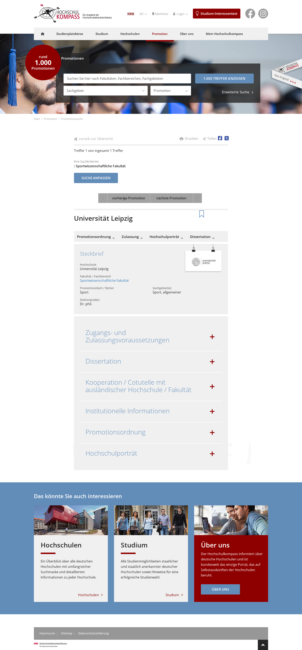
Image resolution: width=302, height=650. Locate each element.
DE (141, 14)
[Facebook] (250, 13)
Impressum (47, 633)
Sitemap (66, 633)
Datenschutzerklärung (93, 633)
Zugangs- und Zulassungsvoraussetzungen (127, 336)
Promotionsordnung (94, 237)
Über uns (187, 34)
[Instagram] (263, 13)
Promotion (160, 34)
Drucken (191, 138)
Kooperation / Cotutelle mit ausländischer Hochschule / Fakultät (138, 386)
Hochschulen (130, 34)
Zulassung (130, 237)
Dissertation (200, 237)
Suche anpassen (96, 178)
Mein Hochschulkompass (224, 34)
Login (181, 14)
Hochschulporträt (164, 237)
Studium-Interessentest (219, 13)
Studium (102, 34)
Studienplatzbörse (69, 34)
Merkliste (161, 14)
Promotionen (72, 58)
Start (37, 119)
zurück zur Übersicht (96, 139)
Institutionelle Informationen (127, 410)
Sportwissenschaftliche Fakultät (104, 280)
